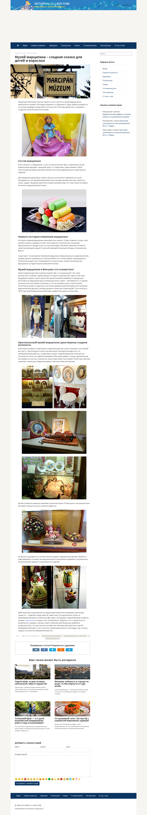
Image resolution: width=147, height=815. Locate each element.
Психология (66, 45)
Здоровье (53, 45)
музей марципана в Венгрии (75, 636)
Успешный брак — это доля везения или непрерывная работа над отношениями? (29, 720)
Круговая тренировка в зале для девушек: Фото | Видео (116, 123)
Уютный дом (105, 45)
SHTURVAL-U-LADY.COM (51, 3)
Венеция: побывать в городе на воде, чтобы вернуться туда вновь (72, 683)
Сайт (68, 747)
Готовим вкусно (90, 45)
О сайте (117, 5)
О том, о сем (120, 45)
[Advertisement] (73, 26)
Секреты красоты (38, 45)
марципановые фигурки (52, 636)
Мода (25, 45)
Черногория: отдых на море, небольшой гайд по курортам (31, 682)
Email (43, 747)
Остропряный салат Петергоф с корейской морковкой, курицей (72, 719)
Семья (77, 45)
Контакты (126, 5)
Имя (17, 747)
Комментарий (21, 754)
